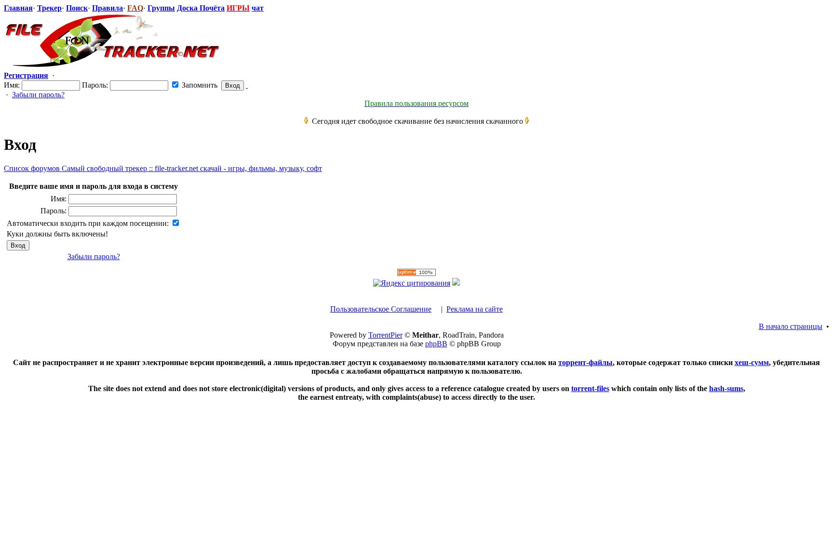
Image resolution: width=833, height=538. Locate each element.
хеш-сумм (752, 362)
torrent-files (590, 388)
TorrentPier (385, 335)
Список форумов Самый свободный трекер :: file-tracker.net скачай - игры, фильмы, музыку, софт (163, 168)
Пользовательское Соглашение (380, 309)
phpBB (436, 344)
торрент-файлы (585, 362)
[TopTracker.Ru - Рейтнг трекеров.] (456, 283)
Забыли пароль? (38, 95)
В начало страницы (790, 326)
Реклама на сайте (474, 309)
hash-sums (726, 388)
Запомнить (198, 85)
